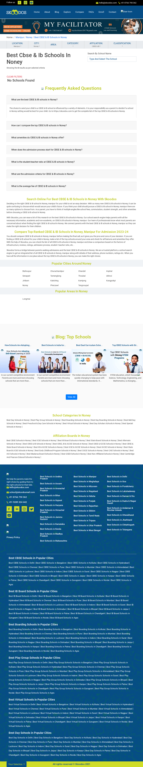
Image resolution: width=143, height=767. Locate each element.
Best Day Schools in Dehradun (113, 746)
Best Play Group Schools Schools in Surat (98, 675)
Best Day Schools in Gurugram (35, 755)
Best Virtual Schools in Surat (83, 713)
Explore (67, 12)
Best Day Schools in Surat (58, 746)
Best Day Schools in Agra (89, 755)
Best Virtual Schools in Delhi (22, 704)
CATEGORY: (73, 43)
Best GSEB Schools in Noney (73, 454)
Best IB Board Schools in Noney (71, 440)
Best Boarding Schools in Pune (67, 633)
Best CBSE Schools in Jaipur (72, 576)
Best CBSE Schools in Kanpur (100, 576)
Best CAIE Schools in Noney (116, 450)
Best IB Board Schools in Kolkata (88, 596)
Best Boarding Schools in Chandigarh (89, 646)
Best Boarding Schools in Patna (55, 646)
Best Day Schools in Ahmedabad (97, 742)
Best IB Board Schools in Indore (80, 605)
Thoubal (81, 276)
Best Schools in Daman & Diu (120, 496)
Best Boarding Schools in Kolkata (89, 629)
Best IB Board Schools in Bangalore (55, 596)
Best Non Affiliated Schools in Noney (103, 454)
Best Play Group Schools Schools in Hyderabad (39, 667)
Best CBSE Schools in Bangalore (51, 563)
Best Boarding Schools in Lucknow (48, 638)
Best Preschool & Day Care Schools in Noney (42, 423)
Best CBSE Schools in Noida (96, 580)
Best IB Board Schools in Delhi (23, 596)
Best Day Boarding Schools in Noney (106, 420)
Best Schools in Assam (51, 484)
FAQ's (91, 12)
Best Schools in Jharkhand (119, 520)
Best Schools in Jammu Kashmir (51, 518)
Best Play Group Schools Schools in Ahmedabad (91, 671)
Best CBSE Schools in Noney (19, 440)
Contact (112, 12)
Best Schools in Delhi (117, 477)
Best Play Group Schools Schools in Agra (35, 693)
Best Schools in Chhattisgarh (120, 525)
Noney (29, 37)
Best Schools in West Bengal (87, 530)
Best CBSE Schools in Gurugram (66, 580)
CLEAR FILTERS (14, 76)
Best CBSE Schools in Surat (76, 571)
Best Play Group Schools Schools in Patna (107, 684)
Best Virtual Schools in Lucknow (24, 713)
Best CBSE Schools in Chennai (23, 567)
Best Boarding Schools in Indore (81, 638)
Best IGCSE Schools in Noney (109, 447)
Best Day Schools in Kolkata (78, 737)
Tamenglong (55, 276)
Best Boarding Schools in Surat (111, 638)
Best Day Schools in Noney (18, 420)
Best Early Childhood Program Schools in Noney (55, 450)
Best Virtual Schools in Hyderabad (117, 704)
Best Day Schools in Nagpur (84, 746)
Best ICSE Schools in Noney (44, 440)
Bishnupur (26, 271)
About (47, 12)
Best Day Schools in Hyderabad (107, 737)
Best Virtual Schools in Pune (53, 709)
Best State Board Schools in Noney (101, 440)
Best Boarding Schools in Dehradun (52, 642)
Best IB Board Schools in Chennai (35, 600)
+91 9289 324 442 (17, 502)
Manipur (20, 37)
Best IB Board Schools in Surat (111, 605)
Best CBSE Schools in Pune (51, 567)
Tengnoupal (83, 285)
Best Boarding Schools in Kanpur (24, 646)
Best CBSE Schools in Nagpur (105, 571)
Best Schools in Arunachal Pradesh (52, 490)
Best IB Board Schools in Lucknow (48, 605)
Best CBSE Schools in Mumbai (80, 567)
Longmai (26, 299)
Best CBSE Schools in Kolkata (82, 563)
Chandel (81, 271)
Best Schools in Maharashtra (53, 541)
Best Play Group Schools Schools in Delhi (28, 662)
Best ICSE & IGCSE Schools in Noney (80, 447)
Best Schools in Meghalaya (86, 482)
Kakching (54, 280)
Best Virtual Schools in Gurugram (82, 722)
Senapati (26, 276)
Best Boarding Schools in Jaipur (118, 642)
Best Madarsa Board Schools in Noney (43, 454)
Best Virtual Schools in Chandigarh (49, 722)
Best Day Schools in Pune (40, 742)
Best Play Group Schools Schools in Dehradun (63, 680)
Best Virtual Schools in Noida (113, 722)
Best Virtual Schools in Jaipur (80, 717)
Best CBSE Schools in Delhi (21, 563)
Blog (57, 12)
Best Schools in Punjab (84, 501)
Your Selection (15, 764)
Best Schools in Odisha (84, 496)
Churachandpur (57, 271)
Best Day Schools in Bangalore (48, 737)
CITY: (36, 44)
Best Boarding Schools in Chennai (36, 633)
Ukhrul (109, 276)
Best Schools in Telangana (119, 530)
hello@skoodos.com (108, 3)
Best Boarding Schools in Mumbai (99, 633)
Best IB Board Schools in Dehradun (50, 609)
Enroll (101, 12)
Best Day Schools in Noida (63, 755)
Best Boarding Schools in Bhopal (86, 642)
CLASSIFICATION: (122, 43)
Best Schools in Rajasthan (86, 506)
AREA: (54, 44)
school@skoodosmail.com (22, 492)
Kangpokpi (111, 280)
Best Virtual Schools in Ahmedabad (115, 709)
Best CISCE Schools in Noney (90, 450)
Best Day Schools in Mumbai (67, 742)
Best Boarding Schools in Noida (34, 651)
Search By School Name (99, 53)
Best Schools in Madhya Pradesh (51, 535)
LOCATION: (17, 44)
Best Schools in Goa (116, 482)
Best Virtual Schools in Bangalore (52, 704)
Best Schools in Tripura (84, 521)
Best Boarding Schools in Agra (65, 651)
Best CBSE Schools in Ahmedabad (112, 567)
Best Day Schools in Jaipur (43, 750)
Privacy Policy (13, 537)
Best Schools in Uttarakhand (120, 515)
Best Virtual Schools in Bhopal (50, 717)
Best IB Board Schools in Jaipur (114, 609)
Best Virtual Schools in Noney (75, 423)
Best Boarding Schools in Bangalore (55, 629)
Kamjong (82, 280)
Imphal (109, 271)
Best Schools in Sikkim (84, 511)
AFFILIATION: (96, 44)
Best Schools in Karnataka (52, 524)
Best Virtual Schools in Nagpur (113, 713)
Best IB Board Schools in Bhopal (83, 609)
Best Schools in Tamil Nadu (86, 516)
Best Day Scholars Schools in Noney (105, 423)
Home (37, 12)
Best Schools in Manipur (85, 477)
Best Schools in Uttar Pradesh (88, 526)
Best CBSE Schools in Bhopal (43, 576)
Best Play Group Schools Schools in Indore (57, 675)
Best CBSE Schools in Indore (48, 571)
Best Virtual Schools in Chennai (23, 709)
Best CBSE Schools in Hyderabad (113, 563)
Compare (79, 12)
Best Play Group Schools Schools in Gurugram (71, 688)
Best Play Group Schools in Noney (45, 420)
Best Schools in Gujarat (51, 500)
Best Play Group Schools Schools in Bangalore (71, 662)
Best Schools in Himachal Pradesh (52, 511)
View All (71, 397)
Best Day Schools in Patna (97, 750)
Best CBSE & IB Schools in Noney (50, 37)
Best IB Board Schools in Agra (64, 618)
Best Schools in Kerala (50, 529)
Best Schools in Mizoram (85, 486)
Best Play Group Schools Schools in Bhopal (106, 680)
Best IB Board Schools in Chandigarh (88, 613)
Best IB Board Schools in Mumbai (98, 600)
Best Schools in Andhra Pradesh (51, 478)
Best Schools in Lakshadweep (121, 491)
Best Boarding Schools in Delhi (23, 629)
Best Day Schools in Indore (31, 746)
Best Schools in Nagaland (86, 491)
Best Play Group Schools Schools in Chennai (84, 667)
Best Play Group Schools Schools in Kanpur (65, 684)
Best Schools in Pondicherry (120, 486)
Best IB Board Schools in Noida (34, 618)
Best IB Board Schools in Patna (54, 613)
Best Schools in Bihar (50, 495)
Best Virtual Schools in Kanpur (110, 717)
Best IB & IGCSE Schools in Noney (48, 447)
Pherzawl (54, 285)
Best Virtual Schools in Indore (54, 713)
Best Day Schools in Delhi (21, 737)
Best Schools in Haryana (51, 505)
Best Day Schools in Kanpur (71, 750)
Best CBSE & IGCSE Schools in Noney (105, 444)
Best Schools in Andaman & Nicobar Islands (120, 509)
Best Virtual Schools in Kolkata (84, 704)
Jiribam (25, 280)
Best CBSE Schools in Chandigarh (33, 580)
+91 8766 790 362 (17, 497)
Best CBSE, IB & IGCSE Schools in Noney (70, 444)
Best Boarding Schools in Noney (76, 420)
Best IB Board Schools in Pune (67, 600)
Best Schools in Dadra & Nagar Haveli (121, 502)
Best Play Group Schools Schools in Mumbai (46, 671)
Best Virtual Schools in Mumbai (82, 709)
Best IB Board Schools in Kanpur (24, 613)
